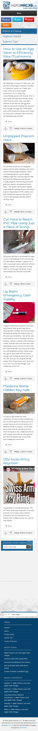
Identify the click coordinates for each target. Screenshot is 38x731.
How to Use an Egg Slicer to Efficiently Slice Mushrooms (18, 52)
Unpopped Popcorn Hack (18, 138)
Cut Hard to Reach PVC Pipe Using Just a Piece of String (19, 223)
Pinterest (29, 19)
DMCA (6, 631)
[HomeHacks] (19, 5)
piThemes (23, 728)
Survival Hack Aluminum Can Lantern (17, 662)
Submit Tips (10, 41)
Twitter (17, 19)
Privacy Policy (9, 634)
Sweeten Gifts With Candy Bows (16, 659)
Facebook (6, 19)
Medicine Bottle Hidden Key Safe (16, 388)
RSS (6, 25)
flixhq (6, 709)
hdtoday (7, 703)
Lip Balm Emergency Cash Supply (17, 295)
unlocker (7, 683)
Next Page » (16, 614)
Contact (7, 627)
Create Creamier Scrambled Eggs (16, 671)
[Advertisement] (17, 566)
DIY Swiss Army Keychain (16, 461)
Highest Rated (12, 36)
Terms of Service (10, 641)
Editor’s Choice (12, 31)
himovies (7, 689)
